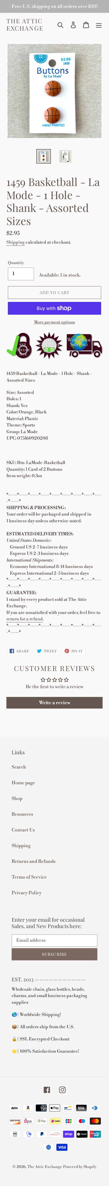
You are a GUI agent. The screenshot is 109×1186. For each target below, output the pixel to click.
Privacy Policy (27, 893)
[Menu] (98, 24)
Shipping (15, 242)
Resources (22, 814)
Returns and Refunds (34, 861)
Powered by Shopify (80, 1166)
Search (19, 767)
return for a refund (24, 619)
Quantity (16, 262)
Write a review (54, 703)
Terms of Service (29, 877)
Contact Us (23, 830)
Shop (17, 798)
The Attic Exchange (25, 24)
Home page (23, 783)
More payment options (54, 322)
